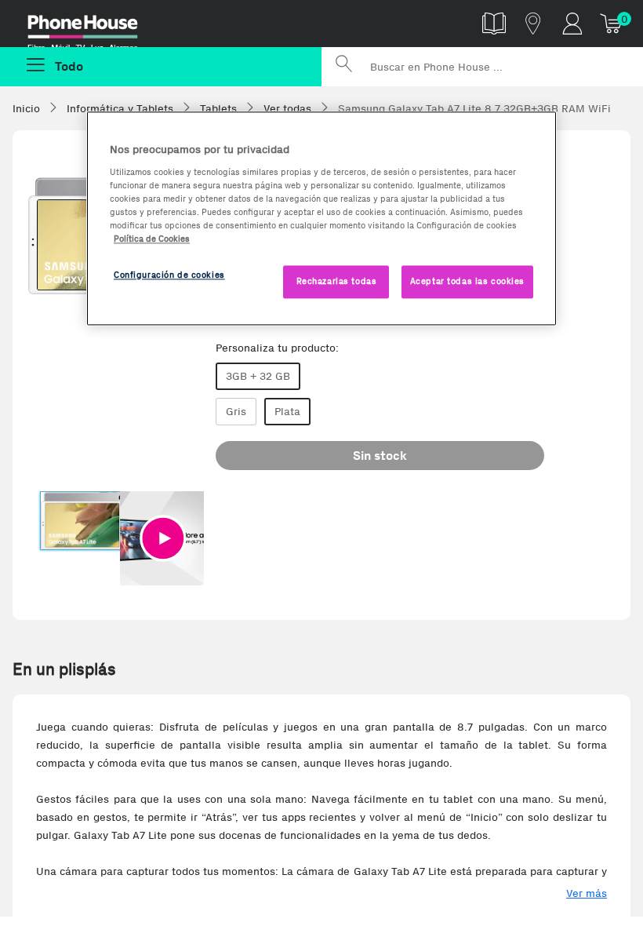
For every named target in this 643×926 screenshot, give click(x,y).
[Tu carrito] (611, 23)
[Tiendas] (533, 23)
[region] (321, 218)
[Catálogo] (494, 23)
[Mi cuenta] (572, 23)
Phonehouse (94, 26)
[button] (163, 538)
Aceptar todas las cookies (467, 280)
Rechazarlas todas (336, 280)
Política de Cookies (152, 238)
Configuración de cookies (169, 274)
